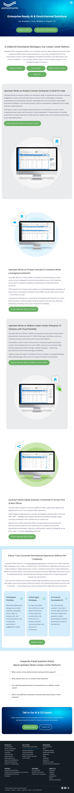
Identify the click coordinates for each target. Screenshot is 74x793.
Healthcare (26, 758)
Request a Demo (24, 30)
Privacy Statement (55, 780)
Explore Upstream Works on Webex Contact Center (29, 362)
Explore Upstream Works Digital (22, 537)
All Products (9, 746)
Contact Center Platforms (30, 748)
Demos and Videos (48, 752)
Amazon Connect (16, 68)
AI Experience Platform (29, 746)
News (51, 778)
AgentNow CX (9, 756)
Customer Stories (48, 750)
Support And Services (11, 770)
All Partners (36, 770)
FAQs (44, 756)
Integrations (9, 754)
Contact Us (46, 727)
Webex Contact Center (57, 68)
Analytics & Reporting (12, 760)
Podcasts (46, 760)
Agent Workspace (10, 748)
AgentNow (29, 531)
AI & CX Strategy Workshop (51, 764)
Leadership (52, 776)
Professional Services (12, 774)
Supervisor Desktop (11, 762)
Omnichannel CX (10, 758)
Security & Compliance (12, 764)
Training (7, 776)
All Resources (47, 746)
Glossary (46, 758)
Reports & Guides (48, 762)
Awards (51, 772)
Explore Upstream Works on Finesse (23, 309)
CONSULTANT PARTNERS (39, 774)
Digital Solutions (27, 754)
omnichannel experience (36, 563)
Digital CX (37, 74)
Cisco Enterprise (27, 752)
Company (52, 770)
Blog (44, 748)
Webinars (46, 754)
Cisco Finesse (36, 68)
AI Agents (7, 752)
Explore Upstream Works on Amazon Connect (22, 123)
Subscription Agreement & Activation (16, 772)
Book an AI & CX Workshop (46, 30)
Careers (52, 774)
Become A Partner (37, 772)
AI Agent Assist (9, 750)
